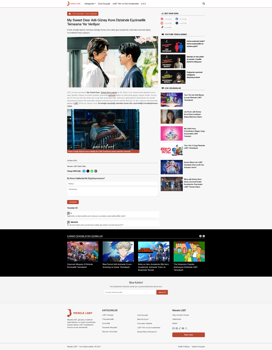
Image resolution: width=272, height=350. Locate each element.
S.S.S (143, 4)
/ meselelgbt (168, 19)
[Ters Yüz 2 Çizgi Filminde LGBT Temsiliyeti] (172, 150)
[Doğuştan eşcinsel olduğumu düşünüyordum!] (173, 77)
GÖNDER (73, 202)
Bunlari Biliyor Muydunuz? (147, 332)
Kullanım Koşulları (198, 347)
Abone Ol (162, 292)
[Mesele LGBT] (73, 3)
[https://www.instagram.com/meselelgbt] (186, 328)
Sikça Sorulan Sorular (180, 315)
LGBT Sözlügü (107, 315)
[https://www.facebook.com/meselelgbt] (173, 328)
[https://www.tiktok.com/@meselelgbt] (180, 328)
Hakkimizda (176, 319)
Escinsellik (106, 323)
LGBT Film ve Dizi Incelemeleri (126, 4)
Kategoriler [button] (89, 4)
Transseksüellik (108, 319)
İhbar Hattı (188, 335)
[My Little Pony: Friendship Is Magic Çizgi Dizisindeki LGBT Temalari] (172, 133)
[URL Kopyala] (95, 171)
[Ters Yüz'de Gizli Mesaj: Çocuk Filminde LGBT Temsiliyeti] (172, 99)
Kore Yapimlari (91, 14)
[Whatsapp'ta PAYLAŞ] (91, 171)
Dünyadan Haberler (144, 323)
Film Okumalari (78, 14)
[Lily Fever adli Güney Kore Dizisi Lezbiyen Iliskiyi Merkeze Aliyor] (172, 116)
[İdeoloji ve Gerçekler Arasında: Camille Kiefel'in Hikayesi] (173, 61)
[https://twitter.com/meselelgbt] (177, 328)
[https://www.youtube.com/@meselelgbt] (183, 328)
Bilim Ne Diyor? (143, 319)
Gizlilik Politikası (184, 347)
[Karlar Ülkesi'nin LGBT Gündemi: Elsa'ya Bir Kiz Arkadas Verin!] (172, 167)
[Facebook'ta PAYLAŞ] (84, 171)
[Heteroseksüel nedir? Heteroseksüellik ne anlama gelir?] (173, 46)
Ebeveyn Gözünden (109, 332)
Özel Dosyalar (104, 4)
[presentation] (200, 236)
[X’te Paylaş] (87, 171)
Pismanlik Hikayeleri (109, 327)
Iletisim (174, 323)
